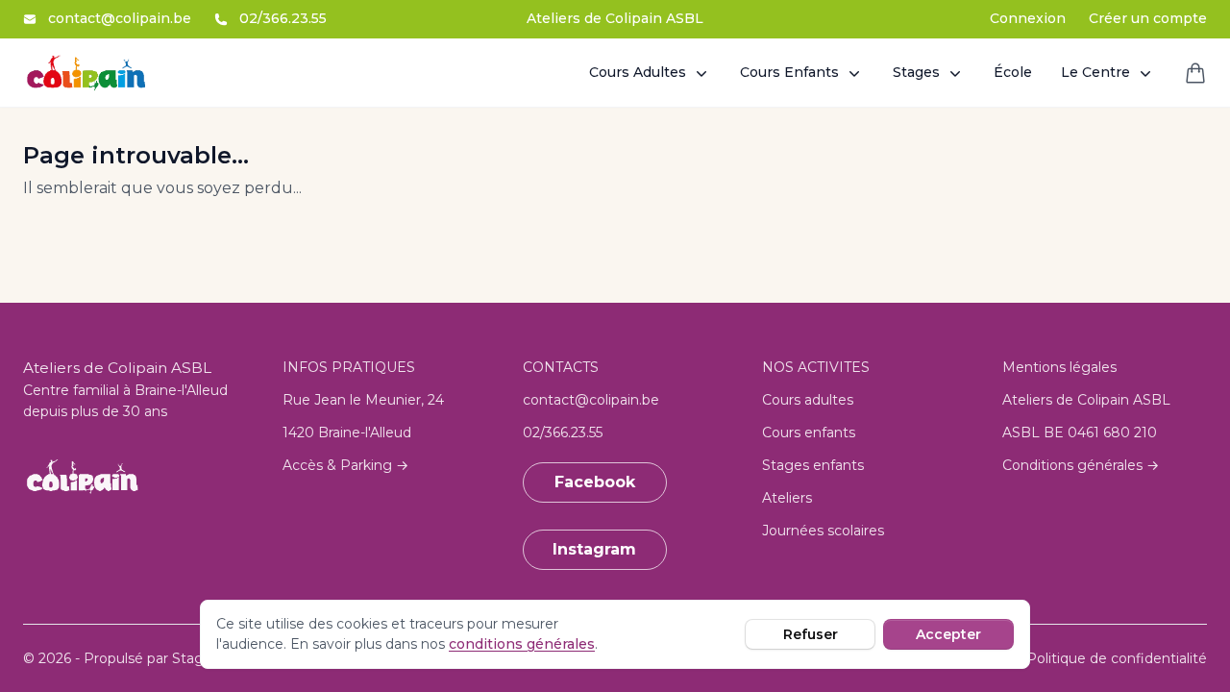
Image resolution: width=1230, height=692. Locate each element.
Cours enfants (808, 432)
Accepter (948, 634)
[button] (650, 72)
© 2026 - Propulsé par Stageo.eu (132, 658)
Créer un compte (1148, 19)
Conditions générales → (1080, 465)
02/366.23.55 (283, 19)
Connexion (1028, 19)
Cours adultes (807, 399)
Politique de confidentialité (1116, 658)
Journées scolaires (823, 530)
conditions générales (522, 644)
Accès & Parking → (345, 465)
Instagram (594, 549)
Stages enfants (813, 465)
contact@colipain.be (119, 19)
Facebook (594, 482)
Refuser (810, 634)
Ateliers (787, 498)
